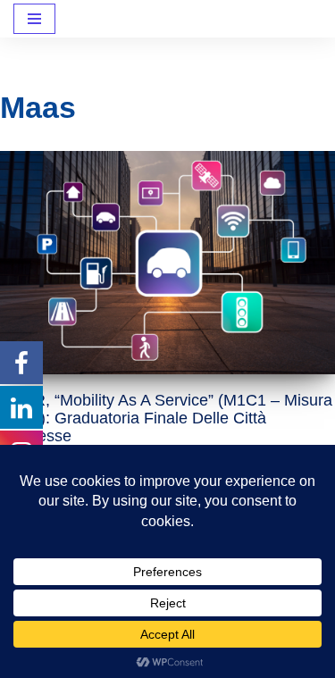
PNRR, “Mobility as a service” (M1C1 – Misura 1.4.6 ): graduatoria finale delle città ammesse (166, 418)
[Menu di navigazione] (34, 19)
